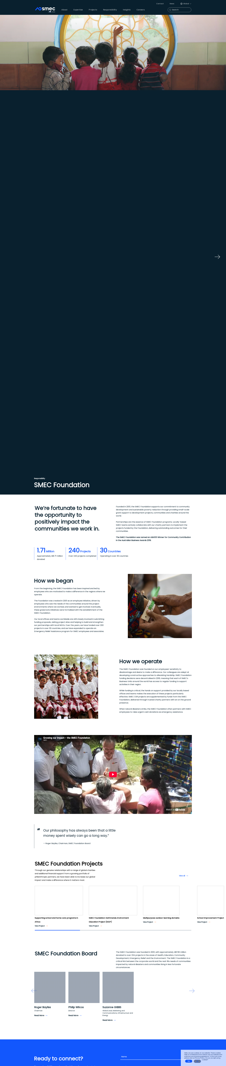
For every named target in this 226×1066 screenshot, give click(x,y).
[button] (37, 903)
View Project (40, 926)
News (172, 3)
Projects (93, 9)
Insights (127, 9)
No (197, 1061)
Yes (189, 1061)
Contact (160, 3)
